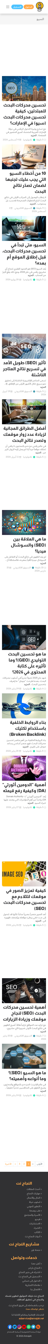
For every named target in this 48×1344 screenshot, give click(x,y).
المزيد (34, 135)
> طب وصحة (35, 1210)
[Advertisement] (24, 48)
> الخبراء (38, 1227)
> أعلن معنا (36, 1263)
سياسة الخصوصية (28, 1332)
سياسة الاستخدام (13, 1332)
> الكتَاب (38, 1232)
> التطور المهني (34, 1206)
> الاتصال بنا (36, 1289)
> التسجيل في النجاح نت (30, 1276)
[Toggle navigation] (7, 6)
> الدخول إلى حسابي (32, 1280)
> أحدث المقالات (34, 1189)
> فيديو (38, 1219)
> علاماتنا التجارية (33, 1285)
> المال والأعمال (34, 1197)
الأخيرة (8, 1163)
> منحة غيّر (36, 1250)
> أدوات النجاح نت (33, 1236)
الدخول (28, 7)
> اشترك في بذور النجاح (30, 1272)
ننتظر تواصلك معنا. (35, 1309)
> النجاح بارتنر (35, 1267)
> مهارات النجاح (34, 1193)
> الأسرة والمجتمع (33, 1215)
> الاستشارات (35, 1223)
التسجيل (17, 7)
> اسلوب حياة (35, 1202)
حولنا (39, 1332)
